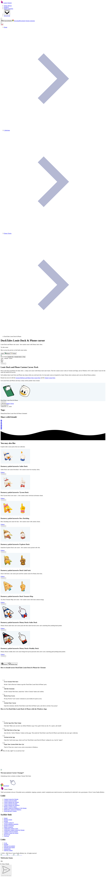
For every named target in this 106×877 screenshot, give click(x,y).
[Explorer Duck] (15, 541)
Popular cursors (8, 819)
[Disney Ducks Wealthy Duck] (15, 645)
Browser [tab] (5, 664)
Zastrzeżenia (7, 849)
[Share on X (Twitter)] (53, 422)
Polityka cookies (8, 850)
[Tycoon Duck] (15, 489)
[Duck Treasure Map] (15, 593)
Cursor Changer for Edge (10, 803)
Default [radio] (8, 353)
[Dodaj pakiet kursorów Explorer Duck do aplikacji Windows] (5, 552)
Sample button (18, 356)
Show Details (5, 864)
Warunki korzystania (9, 847)
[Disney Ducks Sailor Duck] (15, 619)
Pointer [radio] (14, 353)
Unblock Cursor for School (11, 833)
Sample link (10, 356)
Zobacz (3, 472)
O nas (5, 843)
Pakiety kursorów (8, 8)
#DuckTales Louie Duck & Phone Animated (24, 770)
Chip (24, 356)
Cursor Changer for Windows (11, 805)
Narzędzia (7, 10)
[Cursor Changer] (2, 3)
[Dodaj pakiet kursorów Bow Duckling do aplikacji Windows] (5, 526)
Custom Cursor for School (11, 831)
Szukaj (6, 818)
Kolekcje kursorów (9, 825)
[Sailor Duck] (15, 463)
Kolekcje (6, 7)
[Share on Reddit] (53, 429)
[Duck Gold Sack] (15, 567)
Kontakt (6, 844)
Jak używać (7, 15)
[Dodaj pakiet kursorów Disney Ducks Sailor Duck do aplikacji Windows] (5, 630)
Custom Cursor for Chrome (11, 799)
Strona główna (8, 5)
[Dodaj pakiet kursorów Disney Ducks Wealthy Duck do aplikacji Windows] (5, 656)
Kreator (6, 821)
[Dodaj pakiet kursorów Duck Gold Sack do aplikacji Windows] (5, 578)
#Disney (10, 770)
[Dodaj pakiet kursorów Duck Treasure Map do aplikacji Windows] (5, 604)
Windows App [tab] (14, 664)
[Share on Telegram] (53, 427)
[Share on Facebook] (53, 420)
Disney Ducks (10, 403)
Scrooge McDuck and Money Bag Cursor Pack (28, 378)
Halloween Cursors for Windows (12, 809)
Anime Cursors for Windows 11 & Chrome (15, 808)
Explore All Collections (7, 763)
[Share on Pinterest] (53, 424)
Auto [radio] (2, 353)
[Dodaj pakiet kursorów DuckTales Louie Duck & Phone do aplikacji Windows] (5, 363)
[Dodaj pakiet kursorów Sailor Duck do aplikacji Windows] (5, 474)
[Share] (2, 362)
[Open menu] (1, 19)
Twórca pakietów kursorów (11, 824)
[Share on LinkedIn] (53, 425)
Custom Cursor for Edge (10, 800)
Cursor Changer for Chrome (11, 802)
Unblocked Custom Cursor (11, 828)
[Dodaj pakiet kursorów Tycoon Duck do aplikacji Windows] (5, 500)
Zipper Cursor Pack (50, 378)
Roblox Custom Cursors (10, 806)
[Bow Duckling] (15, 515)
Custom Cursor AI (9, 822)
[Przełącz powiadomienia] (1, 22)
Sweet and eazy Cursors (10, 811)
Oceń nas (6, 836)
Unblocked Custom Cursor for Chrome (14, 830)
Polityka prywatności (9, 846)
